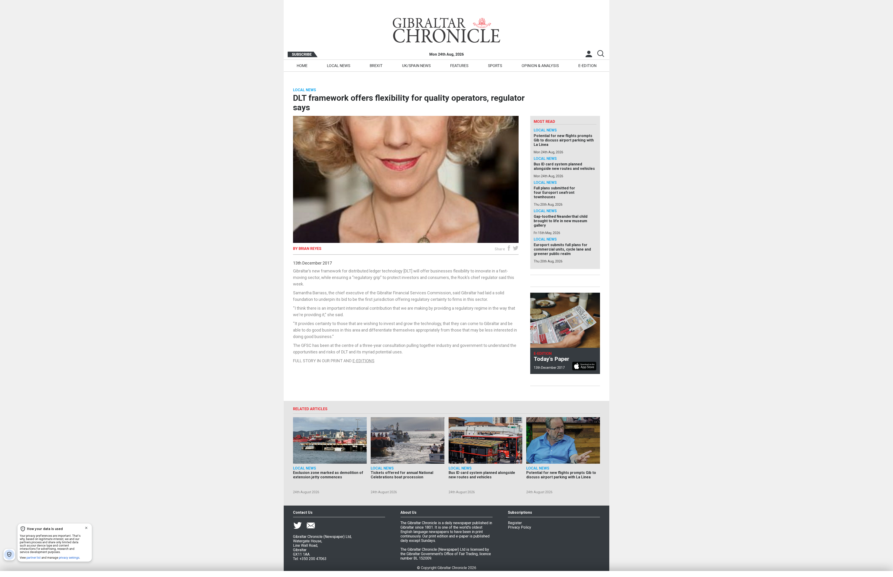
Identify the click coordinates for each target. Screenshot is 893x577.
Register (515, 523)
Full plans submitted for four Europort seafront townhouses (554, 192)
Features (459, 65)
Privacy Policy (519, 527)
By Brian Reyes (307, 248)
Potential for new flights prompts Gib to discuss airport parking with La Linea (564, 140)
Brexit (376, 65)
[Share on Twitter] (516, 249)
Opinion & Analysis (540, 65)
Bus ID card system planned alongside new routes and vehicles (564, 166)
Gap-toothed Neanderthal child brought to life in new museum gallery (560, 221)
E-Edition (587, 65)
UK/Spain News (416, 65)
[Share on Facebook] (509, 249)
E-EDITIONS (363, 360)
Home (302, 65)
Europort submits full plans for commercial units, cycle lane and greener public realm (562, 249)
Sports (495, 65)
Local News (338, 65)
